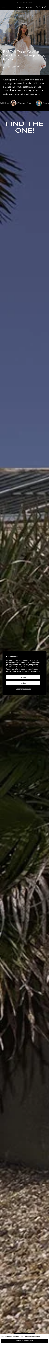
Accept (23, 677)
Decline (23, 683)
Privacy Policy (35, 671)
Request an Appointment (24, 1341)
